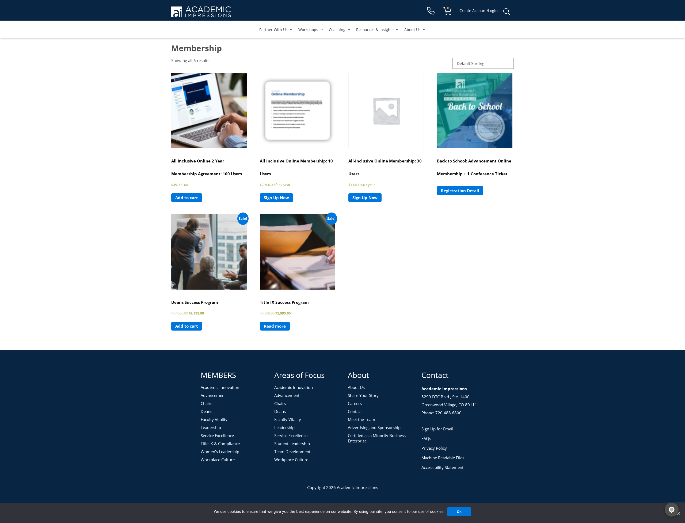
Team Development (292, 451)
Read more (275, 326)
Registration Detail (460, 190)
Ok (459, 511)
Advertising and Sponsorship (374, 427)
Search (506, 11)
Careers (355, 403)
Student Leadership (292, 443)
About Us (412, 29)
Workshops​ (308, 29)
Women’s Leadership (220, 451)
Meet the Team (361, 419)
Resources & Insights (375, 29)
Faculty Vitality (214, 419)
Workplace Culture (218, 459)
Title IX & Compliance (220, 443)
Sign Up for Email (437, 428)
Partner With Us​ (273, 29)
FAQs (426, 438)
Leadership (211, 427)
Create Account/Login (478, 10)
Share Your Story (363, 395)
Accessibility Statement (442, 467)
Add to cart (186, 197)
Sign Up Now (276, 197)
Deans (206, 411)
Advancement (213, 395)
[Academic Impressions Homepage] (201, 14)
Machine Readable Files (442, 457)
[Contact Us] (431, 11)
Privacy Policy (434, 448)
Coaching (337, 29)
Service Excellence (217, 435)
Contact (355, 411)
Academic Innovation (220, 387)
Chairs (206, 403)
